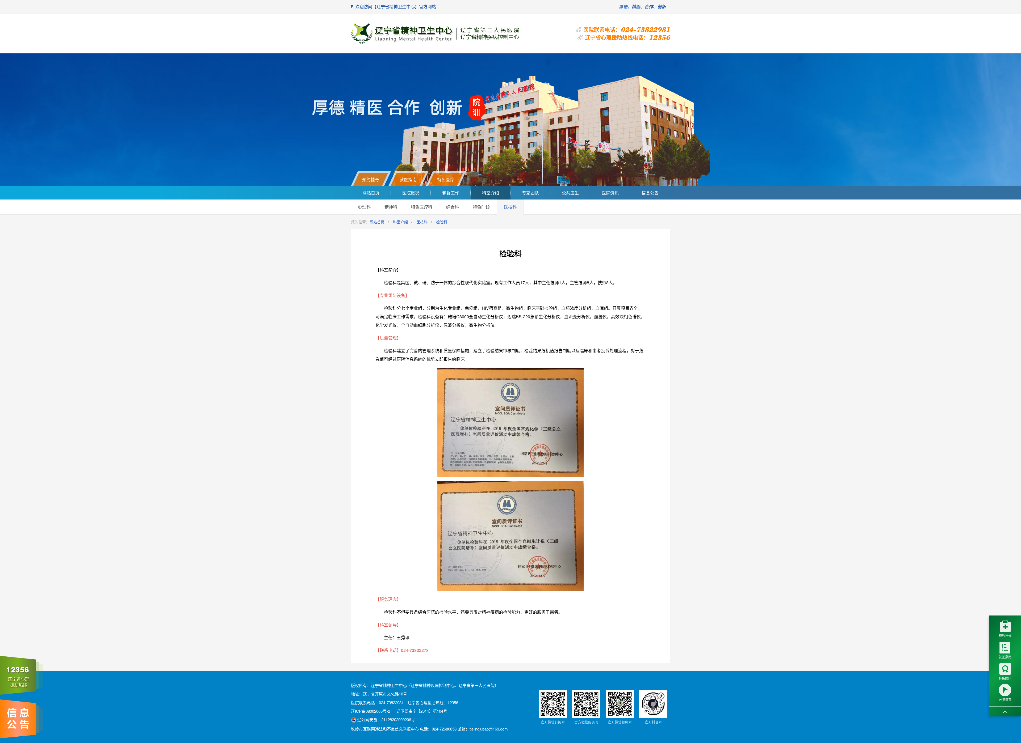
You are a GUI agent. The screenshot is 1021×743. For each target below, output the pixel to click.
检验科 (441, 221)
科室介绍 (490, 193)
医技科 (510, 207)
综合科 (452, 207)
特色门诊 (481, 207)
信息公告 (650, 193)
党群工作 (450, 193)
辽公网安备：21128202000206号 (385, 719)
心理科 (364, 207)
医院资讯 (610, 193)
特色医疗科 (421, 207)
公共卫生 (570, 193)
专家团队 (530, 193)
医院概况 (410, 193)
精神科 (390, 207)
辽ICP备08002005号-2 (370, 711)
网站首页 (370, 193)
